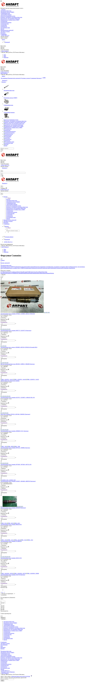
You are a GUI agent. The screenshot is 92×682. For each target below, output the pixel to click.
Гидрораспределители (36, 268)
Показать (3, 617)
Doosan (15, 272)
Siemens (48, 273)
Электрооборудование (29, 266)
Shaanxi (44, 273)
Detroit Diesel (20, 272)
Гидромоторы (27, 268)
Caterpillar (20, 273)
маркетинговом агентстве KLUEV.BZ (20, 676)
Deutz (30, 273)
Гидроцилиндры (45, 268)
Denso (27, 273)
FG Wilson (3, 272)
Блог (2, 646)
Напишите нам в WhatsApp (8, 672)
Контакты (3, 647)
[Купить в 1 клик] (1, 278)
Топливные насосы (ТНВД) (7, 266)
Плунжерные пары (66, 268)
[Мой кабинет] (1, 169)
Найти (2, 680)
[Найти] (2, 150)
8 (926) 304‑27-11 (5, 35)
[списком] (2, 275)
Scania (7, 273)
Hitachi (40, 272)
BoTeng (31, 272)
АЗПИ (13, 273)
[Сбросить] (2, 616)
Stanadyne (8, 272)
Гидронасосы (59, 268)
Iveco (10, 273)
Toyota (11, 272)
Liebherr (41, 273)
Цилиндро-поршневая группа (41, 266)
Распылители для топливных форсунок (10, 659)
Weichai (52, 273)
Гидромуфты (52, 268)
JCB (28, 272)
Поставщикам (4, 644)
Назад (9, 198)
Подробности (4, 322)
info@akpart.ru (5, 51)
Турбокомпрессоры (19, 266)
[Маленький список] (1, 277)
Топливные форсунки (6, 651)
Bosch (16, 273)
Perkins (37, 273)
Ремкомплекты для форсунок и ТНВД (14, 268)
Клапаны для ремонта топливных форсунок (60, 266)
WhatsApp (5, 57)
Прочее (73, 268)
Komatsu (33, 273)
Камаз (4, 273)
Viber (4, 54)
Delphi (24, 273)
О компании (4, 642)
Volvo (43, 272)
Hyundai (25, 272)
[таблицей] (3, 275)
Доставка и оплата (5, 643)
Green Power (36, 272)
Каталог (8, 199)
